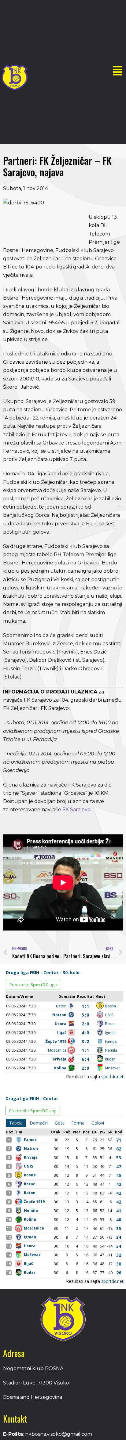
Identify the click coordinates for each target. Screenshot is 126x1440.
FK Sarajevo (76, 809)
